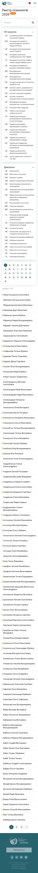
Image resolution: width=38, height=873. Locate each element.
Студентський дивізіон (18, 253)
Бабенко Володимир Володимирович (12, 726)
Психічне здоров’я (16, 206)
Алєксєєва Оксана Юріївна (15, 443)
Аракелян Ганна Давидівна (15, 556)
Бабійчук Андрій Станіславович (17, 763)
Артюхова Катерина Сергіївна (16, 615)
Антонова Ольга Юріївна (14, 530)
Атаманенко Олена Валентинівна (18, 658)
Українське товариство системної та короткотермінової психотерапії (21, 145)
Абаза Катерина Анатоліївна (16, 295)
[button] (35, 3)
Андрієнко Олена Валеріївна (16, 497)
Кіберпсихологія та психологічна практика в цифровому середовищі (22, 197)
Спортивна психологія (18, 243)
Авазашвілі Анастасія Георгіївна (17, 330)
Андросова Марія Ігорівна (14, 502)
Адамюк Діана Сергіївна (14, 361)
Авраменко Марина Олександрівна (19, 341)
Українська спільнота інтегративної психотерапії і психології (20, 132)
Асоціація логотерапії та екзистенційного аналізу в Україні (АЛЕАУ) (19, 43)
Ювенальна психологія (18, 250)
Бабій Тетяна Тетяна (12, 758)
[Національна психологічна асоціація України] (7, 3)
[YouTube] (21, 857)
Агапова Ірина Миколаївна (15, 346)
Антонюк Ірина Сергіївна (14, 546)
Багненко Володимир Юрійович (17, 789)
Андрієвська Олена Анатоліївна (17, 487)
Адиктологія (14, 171)
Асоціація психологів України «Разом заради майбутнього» (21, 61)
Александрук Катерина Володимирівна (13, 401)
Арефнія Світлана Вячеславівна (17, 571)
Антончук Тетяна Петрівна (15, 540)
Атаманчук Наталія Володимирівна (19, 663)
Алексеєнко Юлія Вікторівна (16, 407)
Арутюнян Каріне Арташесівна (17, 625)
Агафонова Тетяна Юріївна (15, 351)
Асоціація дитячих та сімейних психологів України (21, 37)
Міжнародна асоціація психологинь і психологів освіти (22, 103)
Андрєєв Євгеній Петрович (15, 471)
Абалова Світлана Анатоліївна (17, 300)
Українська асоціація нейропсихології (17, 112)
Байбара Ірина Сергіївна (14, 820)
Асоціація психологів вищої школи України (20, 50)
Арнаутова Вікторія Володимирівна (19, 581)
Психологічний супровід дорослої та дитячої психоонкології (19, 217)
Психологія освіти (16, 228)
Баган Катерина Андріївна (15, 773)
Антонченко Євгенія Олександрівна (19, 535)
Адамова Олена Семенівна (15, 356)
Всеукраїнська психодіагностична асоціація (20, 78)
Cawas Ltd (23, 868)
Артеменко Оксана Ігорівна (15, 604)
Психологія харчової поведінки (21, 237)
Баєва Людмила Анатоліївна (16, 804)
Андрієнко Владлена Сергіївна (17, 492)
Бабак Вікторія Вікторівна (14, 709)
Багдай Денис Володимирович (17, 784)
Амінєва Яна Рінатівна (13, 453)
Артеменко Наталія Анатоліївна (17, 599)
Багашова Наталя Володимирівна (18, 779)
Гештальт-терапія (16, 177)
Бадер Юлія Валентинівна (15, 799)
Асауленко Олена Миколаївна (16, 643)
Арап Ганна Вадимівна (13, 561)
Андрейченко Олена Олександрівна (12, 465)
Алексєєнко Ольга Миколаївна (17, 423)
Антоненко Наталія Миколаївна (17, 520)
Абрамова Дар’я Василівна (15, 310)
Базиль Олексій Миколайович (17, 809)
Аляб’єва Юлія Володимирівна (17, 448)
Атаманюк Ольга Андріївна (15, 674)
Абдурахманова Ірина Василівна (17, 305)
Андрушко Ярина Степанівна (16, 515)
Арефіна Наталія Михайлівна (16, 566)
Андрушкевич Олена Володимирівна (12, 508)
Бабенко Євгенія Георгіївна (15, 733)
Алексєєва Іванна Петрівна (15, 412)
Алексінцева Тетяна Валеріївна (17, 433)
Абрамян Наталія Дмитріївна (16, 325)
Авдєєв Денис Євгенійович (15, 336)
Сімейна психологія (17, 240)
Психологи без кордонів (19, 108)
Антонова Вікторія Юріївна (15, 525)
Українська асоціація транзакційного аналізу (18, 125)
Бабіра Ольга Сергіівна (13, 768)
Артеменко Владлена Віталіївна (17, 594)
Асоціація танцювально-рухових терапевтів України (20, 66)
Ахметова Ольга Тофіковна (15, 699)
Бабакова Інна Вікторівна (14, 720)
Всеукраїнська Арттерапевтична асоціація (20, 72)
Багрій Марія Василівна (13, 794)
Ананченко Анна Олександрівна (18, 458)
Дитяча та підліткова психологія (22, 181)
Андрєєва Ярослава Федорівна (17, 476)
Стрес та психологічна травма (21, 247)
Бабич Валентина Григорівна (16, 748)
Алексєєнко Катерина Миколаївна (18, 418)
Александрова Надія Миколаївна (18, 394)
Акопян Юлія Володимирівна (16, 366)
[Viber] (26, 857)
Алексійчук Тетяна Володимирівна (19, 428)
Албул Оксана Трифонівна (15, 377)
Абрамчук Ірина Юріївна (14, 315)
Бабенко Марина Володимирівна (18, 738)
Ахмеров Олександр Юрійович (17, 694)
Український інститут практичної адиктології (18, 152)
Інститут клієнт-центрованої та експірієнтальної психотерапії (21, 89)
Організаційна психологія (19, 203)
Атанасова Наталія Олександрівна (18, 679)
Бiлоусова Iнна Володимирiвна (17, 704)
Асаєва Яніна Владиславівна (16, 638)
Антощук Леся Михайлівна (15, 551)
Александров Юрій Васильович (17, 389)
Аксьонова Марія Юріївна (14, 371)
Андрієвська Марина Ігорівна (16, 482)
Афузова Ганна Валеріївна (15, 689)
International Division (17, 257)
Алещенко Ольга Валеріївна (16, 438)
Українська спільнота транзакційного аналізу (18, 139)
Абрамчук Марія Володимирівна (17, 320)
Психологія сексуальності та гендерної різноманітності (20, 232)
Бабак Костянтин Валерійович (17, 715)
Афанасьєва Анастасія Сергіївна (17, 684)
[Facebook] (12, 857)
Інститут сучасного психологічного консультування (22, 97)
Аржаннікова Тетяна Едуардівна (18, 576)
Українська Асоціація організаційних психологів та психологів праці (21, 118)
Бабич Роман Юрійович (13, 753)
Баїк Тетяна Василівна (13, 814)
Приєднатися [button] (19, 850)
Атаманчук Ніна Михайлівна (16, 669)
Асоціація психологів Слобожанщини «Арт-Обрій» (20, 55)
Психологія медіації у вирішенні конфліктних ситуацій (22, 224)
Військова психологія (18, 174)
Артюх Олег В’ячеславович (15, 610)
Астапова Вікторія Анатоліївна (17, 653)
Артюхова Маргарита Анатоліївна (18, 620)
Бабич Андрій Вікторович (14, 743)
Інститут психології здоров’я (20, 93)
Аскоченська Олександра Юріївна (18, 648)
